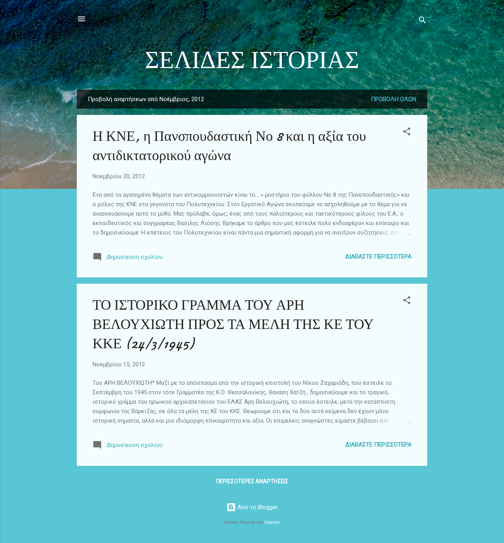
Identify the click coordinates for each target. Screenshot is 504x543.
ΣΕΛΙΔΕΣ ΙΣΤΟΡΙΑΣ (252, 60)
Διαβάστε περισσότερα (378, 256)
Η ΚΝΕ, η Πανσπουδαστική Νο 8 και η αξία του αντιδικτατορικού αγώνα (229, 146)
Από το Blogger (257, 507)
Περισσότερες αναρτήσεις (252, 481)
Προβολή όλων (393, 99)
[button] (406, 133)
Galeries (272, 522)
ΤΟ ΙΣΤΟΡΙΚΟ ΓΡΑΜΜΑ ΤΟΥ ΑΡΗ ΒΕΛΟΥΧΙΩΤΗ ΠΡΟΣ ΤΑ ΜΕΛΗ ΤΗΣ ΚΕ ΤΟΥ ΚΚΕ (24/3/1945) (233, 324)
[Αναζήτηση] (422, 21)
